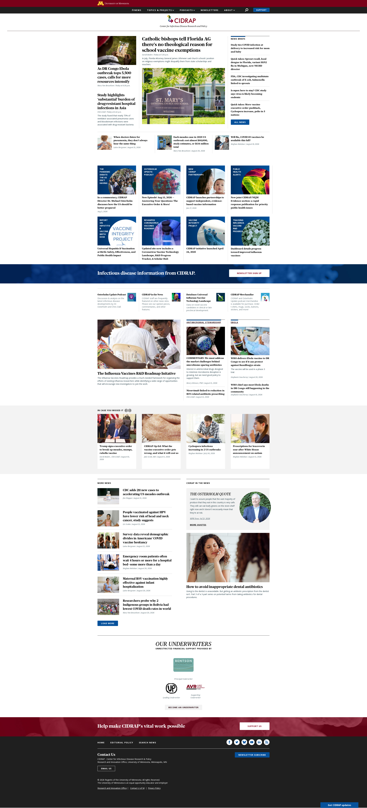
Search (246, 10)
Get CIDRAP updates (339, 805)
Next (129, 410)
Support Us (255, 726)
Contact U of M (137, 788)
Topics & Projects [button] (159, 10)
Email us (106, 768)
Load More (107, 623)
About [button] (228, 10)
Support (261, 10)
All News (240, 122)
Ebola (234, 322)
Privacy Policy (154, 788)
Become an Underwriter (183, 707)
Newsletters (209, 10)
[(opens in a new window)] (113, 3)
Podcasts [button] (186, 10)
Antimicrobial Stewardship (204, 322)
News (137, 10)
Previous (126, 410)
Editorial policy (121, 742)
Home (101, 742)
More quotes (198, 524)
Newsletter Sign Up (249, 273)
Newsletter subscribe (252, 754)
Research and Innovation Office (112, 788)
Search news (147, 742)
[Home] (181, 19)
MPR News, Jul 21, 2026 (200, 518)
